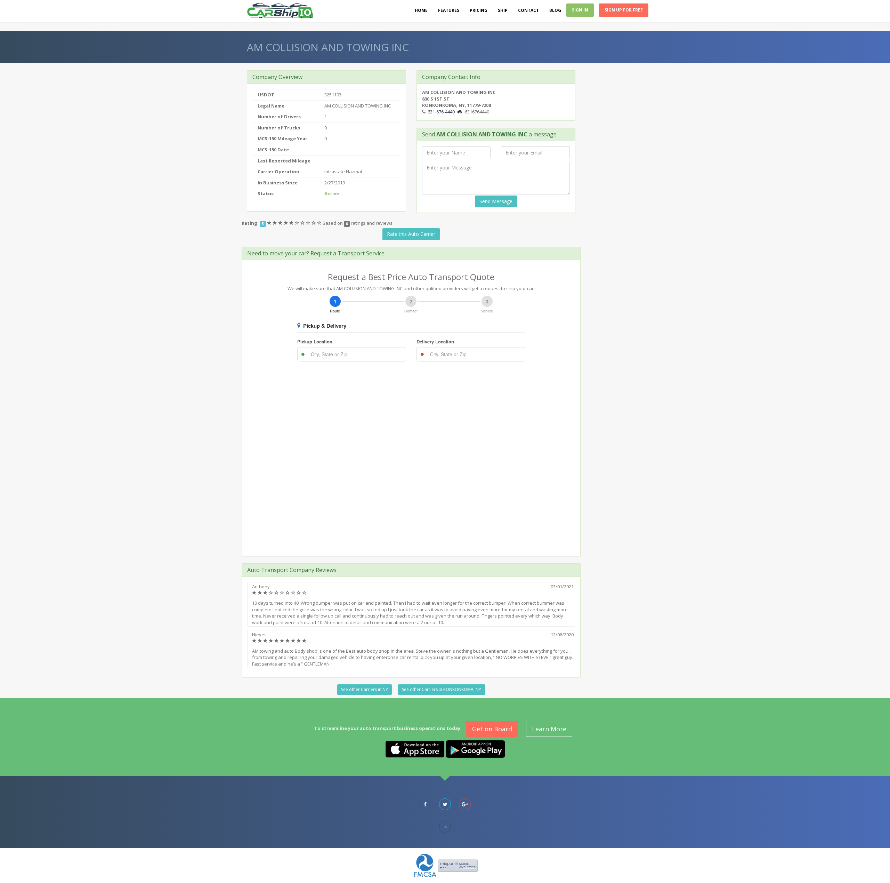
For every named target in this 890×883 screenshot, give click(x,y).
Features (448, 10)
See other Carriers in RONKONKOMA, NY (441, 689)
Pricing (478, 10)
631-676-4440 (441, 112)
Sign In (580, 10)
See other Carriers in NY (364, 689)
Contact (528, 10)
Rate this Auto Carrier (411, 234)
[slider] (295, 223)
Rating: (250, 223)
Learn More (549, 729)
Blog (555, 10)
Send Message (495, 201)
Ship (503, 10)
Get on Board (492, 729)
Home (421, 10)
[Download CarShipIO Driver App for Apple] (415, 748)
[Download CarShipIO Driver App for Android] (475, 748)
